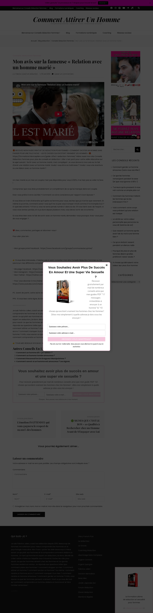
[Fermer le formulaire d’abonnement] (107, 265)
